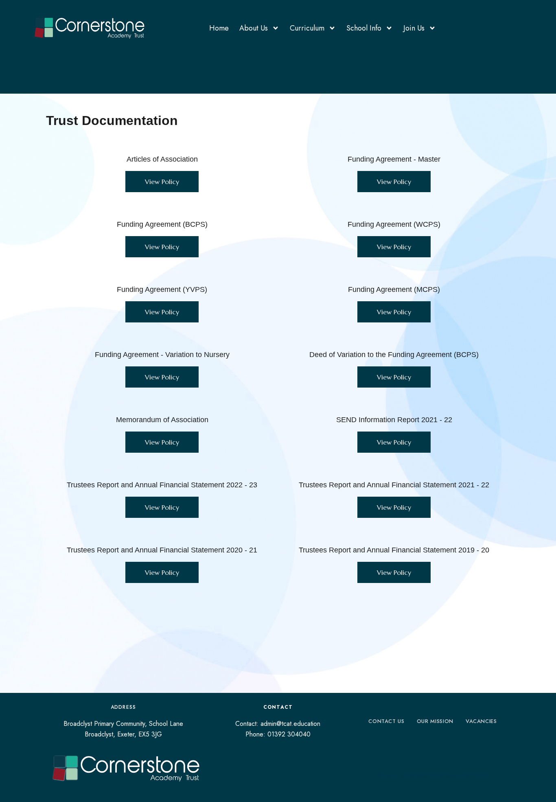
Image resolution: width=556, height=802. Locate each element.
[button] (162, 181)
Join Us (414, 28)
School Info (363, 28)
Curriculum (307, 28)
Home (219, 28)
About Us (253, 28)
